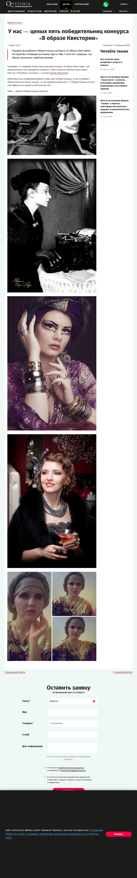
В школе (63, 11)
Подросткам (35, 11)
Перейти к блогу (14, 23)
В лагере (75, 11)
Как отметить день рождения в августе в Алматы (111, 62)
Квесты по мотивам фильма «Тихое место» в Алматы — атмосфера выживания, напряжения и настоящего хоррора (114, 83)
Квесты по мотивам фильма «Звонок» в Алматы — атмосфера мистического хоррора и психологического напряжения (115, 106)
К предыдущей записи (15, 672)
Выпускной (50, 11)
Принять (118, 834)
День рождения (16, 11)
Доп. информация (32, 746)
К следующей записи (122, 672)
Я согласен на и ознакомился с (66, 769)
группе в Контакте (58, 73)
